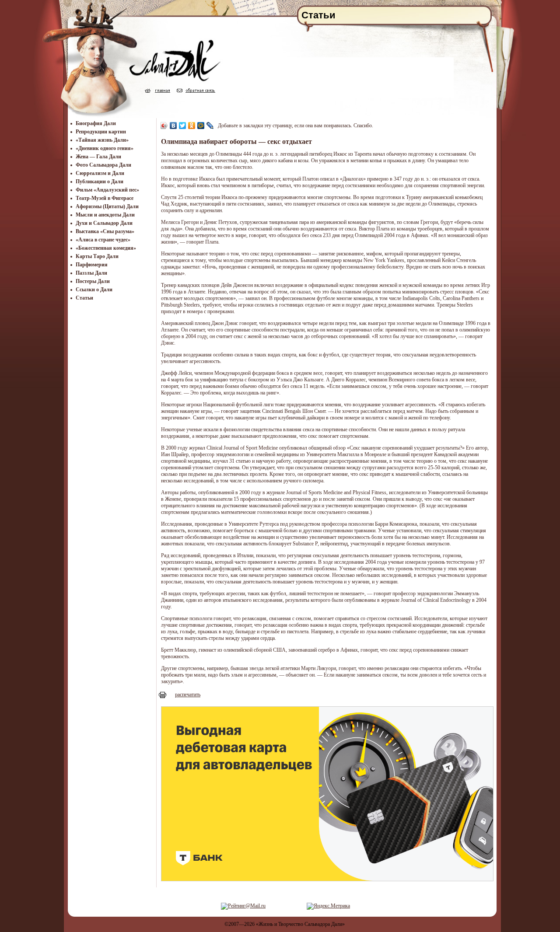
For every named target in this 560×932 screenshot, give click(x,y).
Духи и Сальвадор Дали (104, 223)
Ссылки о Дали (94, 289)
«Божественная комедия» (106, 248)
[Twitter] (182, 125)
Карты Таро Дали (97, 256)
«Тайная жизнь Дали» (102, 140)
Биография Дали (96, 123)
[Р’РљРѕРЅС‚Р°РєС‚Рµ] (173, 125)
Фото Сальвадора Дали (103, 165)
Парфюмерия (92, 265)
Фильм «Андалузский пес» (107, 190)
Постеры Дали (93, 281)
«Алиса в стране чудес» (103, 240)
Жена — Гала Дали (98, 157)
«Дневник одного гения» (104, 148)
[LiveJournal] (210, 125)
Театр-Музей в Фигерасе (104, 198)
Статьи (84, 298)
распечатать (187, 694)
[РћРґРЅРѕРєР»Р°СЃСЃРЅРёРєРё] (191, 125)
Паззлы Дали (91, 273)
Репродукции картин (101, 132)
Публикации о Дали (99, 181)
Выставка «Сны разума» (105, 231)
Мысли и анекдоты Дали (105, 215)
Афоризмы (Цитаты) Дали (107, 206)
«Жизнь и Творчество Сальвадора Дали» (300, 924)
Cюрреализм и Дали (100, 173)
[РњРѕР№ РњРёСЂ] (201, 125)
